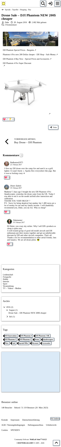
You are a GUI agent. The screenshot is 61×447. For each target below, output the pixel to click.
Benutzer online (9, 402)
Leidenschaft (8, 275)
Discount (35, 343)
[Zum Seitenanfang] (56, 443)
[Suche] (43, 3)
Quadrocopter (48, 339)
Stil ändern (55, 419)
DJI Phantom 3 (10, 339)
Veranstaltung (8, 286)
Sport (5, 284)
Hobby (5, 279)
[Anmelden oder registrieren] (50, 3)
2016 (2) (9, 307)
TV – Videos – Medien (12, 288)
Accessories (46, 343)
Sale (13, 343)
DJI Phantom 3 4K (42, 336)
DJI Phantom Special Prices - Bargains (18, 50)
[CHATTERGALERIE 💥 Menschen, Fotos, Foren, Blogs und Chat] (3, 3)
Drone (37, 339)
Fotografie (7, 277)
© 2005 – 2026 (30, 443)
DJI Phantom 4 (26, 336)
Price (6, 343)
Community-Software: (30, 439)
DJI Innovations (11, 336)
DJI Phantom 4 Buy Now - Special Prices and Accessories (26, 59)
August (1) (13, 310)
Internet (6, 281)
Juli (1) (12, 317)
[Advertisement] (30, 256)
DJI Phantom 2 (25, 339)
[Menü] (57, 3)
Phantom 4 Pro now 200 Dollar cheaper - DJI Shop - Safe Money (29, 54)
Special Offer (23, 343)
